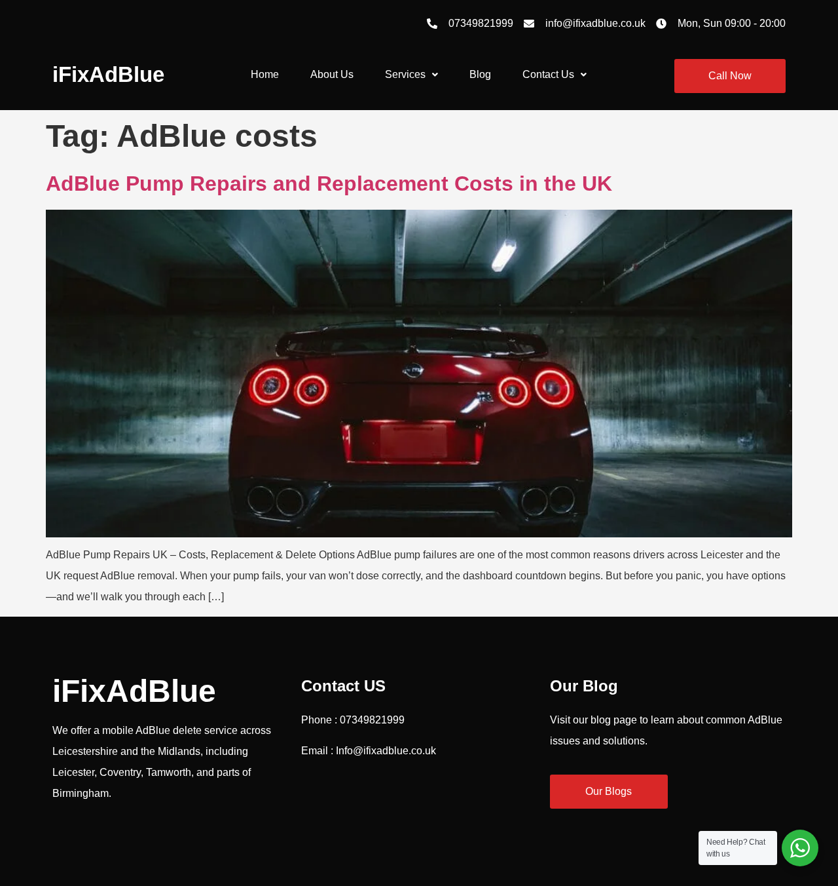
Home (265, 74)
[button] (411, 74)
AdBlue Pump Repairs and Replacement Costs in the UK (329, 183)
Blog (480, 74)
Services (405, 74)
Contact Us (548, 74)
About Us (332, 74)
